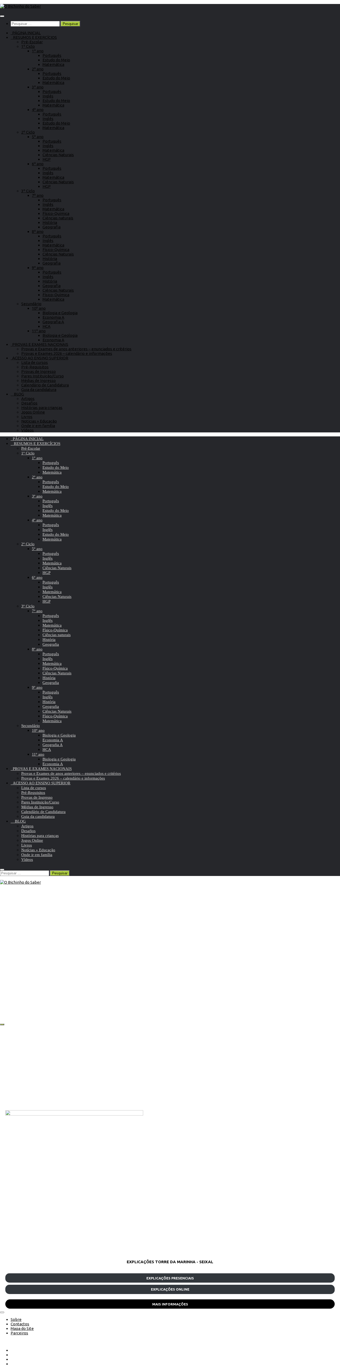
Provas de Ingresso (38, 371)
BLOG (17, 394)
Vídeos (27, 430)
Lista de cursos (34, 362)
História (49, 222)
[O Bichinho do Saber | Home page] (20, 6)
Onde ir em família (38, 425)
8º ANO (126, 974)
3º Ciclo (28, 191)
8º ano (38, 231)
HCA (46, 326)
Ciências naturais (57, 218)
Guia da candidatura (38, 389)
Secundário (31, 303)
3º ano (38, 87)
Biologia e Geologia (60, 312)
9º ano (38, 267)
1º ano (38, 51)
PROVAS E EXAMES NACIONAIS (39, 344)
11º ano (39, 331)
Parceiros (19, 1333)
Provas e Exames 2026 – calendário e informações (66, 353)
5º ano (38, 136)
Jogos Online (33, 412)
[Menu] (2, 16)
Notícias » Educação (39, 421)
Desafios (29, 403)
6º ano (38, 163)
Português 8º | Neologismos (158, 997)
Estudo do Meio (56, 60)
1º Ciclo (28, 46)
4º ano (38, 109)
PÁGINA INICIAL (26, 33)
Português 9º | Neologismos (45, 997)
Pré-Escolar (32, 42)
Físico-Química (55, 213)
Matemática (53, 64)
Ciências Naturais (58, 154)
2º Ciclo (28, 132)
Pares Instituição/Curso (42, 376)
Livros (26, 416)
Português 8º (147, 974)
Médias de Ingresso (38, 380)
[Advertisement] (164, 1068)
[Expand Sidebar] (2, 1024)
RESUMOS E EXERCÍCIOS (34, 37)
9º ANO (12, 974)
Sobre (16, 1319)
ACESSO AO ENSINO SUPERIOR (39, 358)
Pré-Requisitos (35, 367)
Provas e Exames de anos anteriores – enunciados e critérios (76, 349)
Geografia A (53, 322)
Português (51, 55)
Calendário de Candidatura (45, 385)
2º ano (38, 69)
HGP (46, 159)
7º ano (38, 195)
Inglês (47, 96)
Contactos (20, 1324)
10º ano (39, 308)
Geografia (51, 227)
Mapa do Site (22, 1328)
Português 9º (34, 974)
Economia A (53, 317)
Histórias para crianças (41, 407)
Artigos (28, 398)
